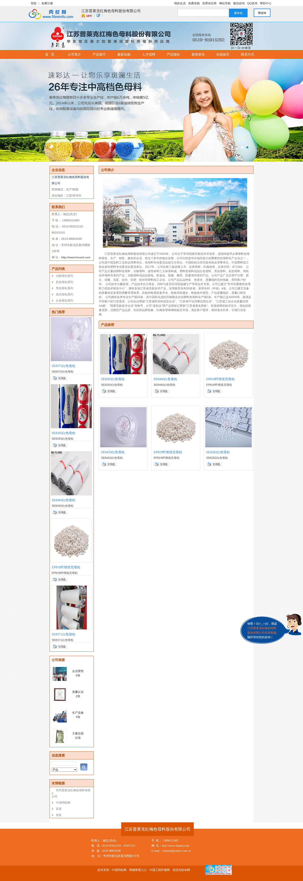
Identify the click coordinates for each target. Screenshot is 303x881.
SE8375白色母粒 (63, 366)
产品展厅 (99, 54)
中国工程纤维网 (159, 870)
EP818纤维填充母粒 (66, 567)
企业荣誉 (78, 671)
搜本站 (238, 13)
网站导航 (225, 3)
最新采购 (123, 54)
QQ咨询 (252, 3)
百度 (59, 808)
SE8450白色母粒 (113, 452)
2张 (78, 696)
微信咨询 (239, 3)
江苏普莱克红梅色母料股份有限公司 (111, 11)
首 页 (49, 54)
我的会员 (180, 3)
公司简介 (74, 54)
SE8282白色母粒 (218, 452)
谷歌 (59, 815)
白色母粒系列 (64, 300)
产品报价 (173, 54)
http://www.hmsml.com (75, 257)
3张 (78, 717)
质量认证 (78, 691)
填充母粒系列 (64, 294)
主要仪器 (78, 733)
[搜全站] (264, 13)
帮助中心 (265, 3)
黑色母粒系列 (64, 288)
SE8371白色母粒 (63, 634)
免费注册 (47, 3)
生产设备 (78, 712)
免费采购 (194, 3)
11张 (78, 737)
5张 (78, 675)
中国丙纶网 (63, 802)
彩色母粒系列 (64, 282)
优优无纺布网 (181, 870)
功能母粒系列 (64, 275)
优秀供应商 (209, 3)
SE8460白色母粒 (63, 500)
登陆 (33, 3)
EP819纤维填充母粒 (168, 452)
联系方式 (247, 54)
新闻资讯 (198, 54)
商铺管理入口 (138, 870)
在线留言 (222, 54)
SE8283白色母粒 (63, 433)
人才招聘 (148, 54)
